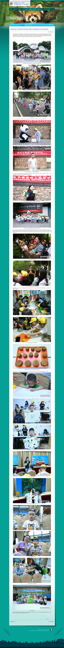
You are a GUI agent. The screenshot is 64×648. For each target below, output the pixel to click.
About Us (15, 9)
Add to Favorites (40, 629)
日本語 (52, 0)
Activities (34, 9)
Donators (30, 9)
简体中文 (44, 0)
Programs (19, 9)
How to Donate (25, 9)
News (44, 9)
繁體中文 (47, 0)
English (49, 0)
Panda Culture (40, 9)
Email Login (47, 629)
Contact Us (44, 629)
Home (11, 9)
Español (54, 0)
